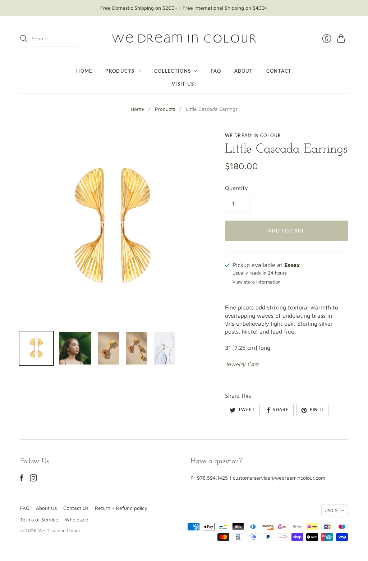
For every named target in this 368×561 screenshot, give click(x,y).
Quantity (236, 188)
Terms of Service (39, 519)
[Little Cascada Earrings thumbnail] (36, 348)
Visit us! (184, 84)
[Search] (23, 38)
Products (119, 71)
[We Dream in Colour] (184, 38)
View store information (256, 282)
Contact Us (75, 508)
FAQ (216, 71)
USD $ (331, 510)
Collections (172, 71)
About (243, 71)
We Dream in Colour (253, 135)
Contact (279, 71)
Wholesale (76, 519)
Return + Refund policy (121, 508)
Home (84, 71)
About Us (46, 508)
